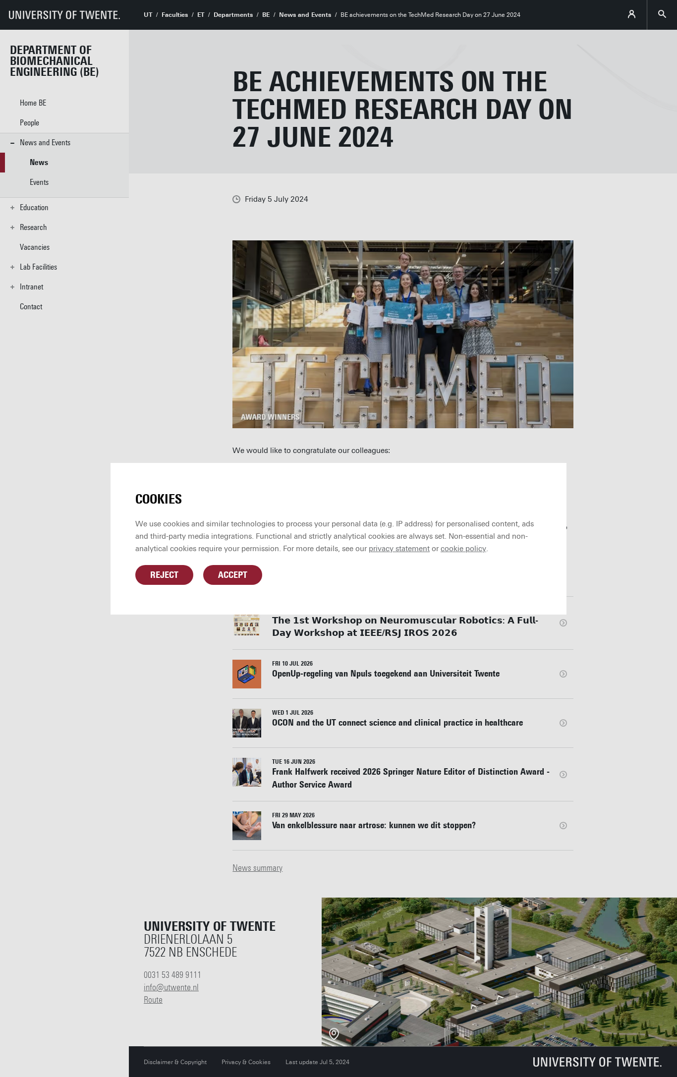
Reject (164, 574)
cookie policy (463, 548)
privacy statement (399, 548)
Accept (232, 574)
